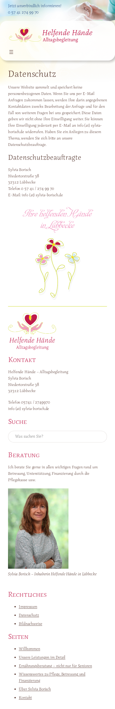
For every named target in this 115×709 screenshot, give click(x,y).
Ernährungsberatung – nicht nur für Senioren (55, 665)
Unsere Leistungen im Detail (42, 657)
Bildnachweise (30, 623)
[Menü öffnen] (11, 52)
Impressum (28, 606)
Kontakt (25, 697)
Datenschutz (29, 615)
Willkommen (29, 648)
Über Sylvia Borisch (35, 689)
